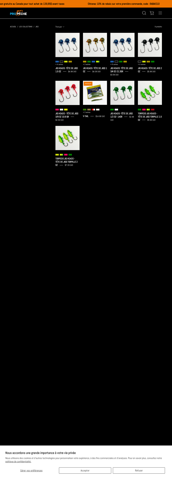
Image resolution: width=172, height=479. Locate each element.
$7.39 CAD (69, 165)
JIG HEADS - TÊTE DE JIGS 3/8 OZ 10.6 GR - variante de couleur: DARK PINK (57, 109)
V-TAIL (86, 116)
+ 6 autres (114, 64)
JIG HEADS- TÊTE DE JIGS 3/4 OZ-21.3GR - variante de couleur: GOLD (125, 61)
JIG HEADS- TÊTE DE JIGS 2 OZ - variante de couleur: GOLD (148, 61)
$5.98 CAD (151, 71)
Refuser (139, 470)
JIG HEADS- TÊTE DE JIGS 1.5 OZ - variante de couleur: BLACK (61, 61)
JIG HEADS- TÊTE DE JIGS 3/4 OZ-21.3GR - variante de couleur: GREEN (120, 61)
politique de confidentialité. (18, 461)
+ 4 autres (59, 64)
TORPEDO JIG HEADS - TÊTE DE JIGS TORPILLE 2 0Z (66, 161)
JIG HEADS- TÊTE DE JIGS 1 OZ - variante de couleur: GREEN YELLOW (97, 61)
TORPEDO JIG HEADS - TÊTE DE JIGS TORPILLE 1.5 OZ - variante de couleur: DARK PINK (144, 109)
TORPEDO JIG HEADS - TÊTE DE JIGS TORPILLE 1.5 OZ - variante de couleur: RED (152, 109)
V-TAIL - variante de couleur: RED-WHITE (93, 109)
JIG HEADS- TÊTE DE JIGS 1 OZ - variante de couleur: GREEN (89, 61)
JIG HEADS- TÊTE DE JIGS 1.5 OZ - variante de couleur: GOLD (70, 61)
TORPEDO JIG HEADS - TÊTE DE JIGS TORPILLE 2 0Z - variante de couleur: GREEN (70, 155)
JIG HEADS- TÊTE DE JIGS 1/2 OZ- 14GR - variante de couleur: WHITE (116, 109)
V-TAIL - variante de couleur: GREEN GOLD (84, 109)
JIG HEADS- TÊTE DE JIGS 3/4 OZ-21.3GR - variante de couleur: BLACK (116, 61)
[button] (143, 13)
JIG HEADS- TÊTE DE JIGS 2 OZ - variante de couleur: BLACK (139, 61)
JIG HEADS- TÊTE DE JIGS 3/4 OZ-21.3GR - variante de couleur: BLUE (112, 61)
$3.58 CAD (114, 74)
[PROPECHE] (18, 13)
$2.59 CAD (59, 119)
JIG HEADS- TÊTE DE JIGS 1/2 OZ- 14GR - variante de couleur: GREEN (112, 109)
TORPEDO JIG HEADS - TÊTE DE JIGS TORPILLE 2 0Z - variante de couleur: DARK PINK (66, 155)
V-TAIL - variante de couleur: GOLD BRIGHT (89, 109)
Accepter (85, 470)
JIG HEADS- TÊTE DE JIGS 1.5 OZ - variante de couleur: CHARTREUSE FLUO (66, 61)
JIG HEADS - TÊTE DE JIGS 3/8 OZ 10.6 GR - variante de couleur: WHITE (61, 109)
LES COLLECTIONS (25, 26)
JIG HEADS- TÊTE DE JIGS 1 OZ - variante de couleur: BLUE (93, 61)
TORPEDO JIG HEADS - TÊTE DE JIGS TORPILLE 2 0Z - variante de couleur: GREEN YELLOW (61, 155)
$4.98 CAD (72, 71)
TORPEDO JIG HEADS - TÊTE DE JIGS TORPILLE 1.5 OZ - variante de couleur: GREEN (139, 109)
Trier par (58, 26)
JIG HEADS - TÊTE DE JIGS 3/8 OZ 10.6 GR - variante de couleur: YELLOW (66, 109)
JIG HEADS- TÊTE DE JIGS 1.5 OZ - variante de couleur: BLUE (57, 61)
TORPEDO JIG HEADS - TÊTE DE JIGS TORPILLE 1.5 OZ (150, 116)
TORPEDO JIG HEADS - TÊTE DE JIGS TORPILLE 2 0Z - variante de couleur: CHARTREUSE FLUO (57, 155)
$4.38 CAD (96, 71)
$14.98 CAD (100, 116)
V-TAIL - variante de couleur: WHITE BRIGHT (97, 109)
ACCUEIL (13, 26)
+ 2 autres (86, 64)
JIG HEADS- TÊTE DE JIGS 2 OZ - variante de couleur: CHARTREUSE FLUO (144, 61)
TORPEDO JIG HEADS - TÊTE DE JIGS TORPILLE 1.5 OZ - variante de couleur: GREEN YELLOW (148, 109)
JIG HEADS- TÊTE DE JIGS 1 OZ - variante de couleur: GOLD (84, 61)
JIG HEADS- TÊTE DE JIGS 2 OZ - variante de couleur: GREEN (152, 61)
